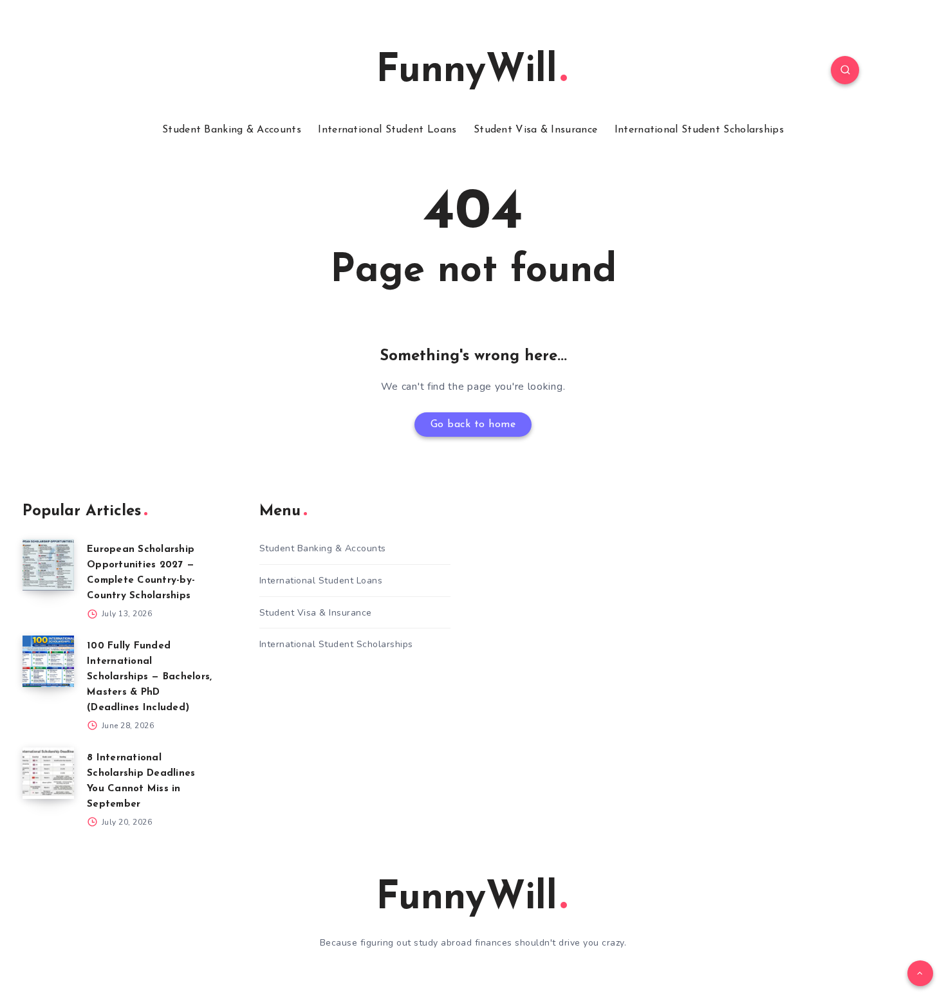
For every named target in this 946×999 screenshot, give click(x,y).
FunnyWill (466, 71)
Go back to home (473, 424)
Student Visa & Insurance (535, 130)
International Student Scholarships (699, 130)
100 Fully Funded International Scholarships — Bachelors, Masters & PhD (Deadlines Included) (149, 677)
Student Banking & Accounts (231, 130)
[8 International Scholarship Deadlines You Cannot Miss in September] (48, 773)
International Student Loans (387, 130)
